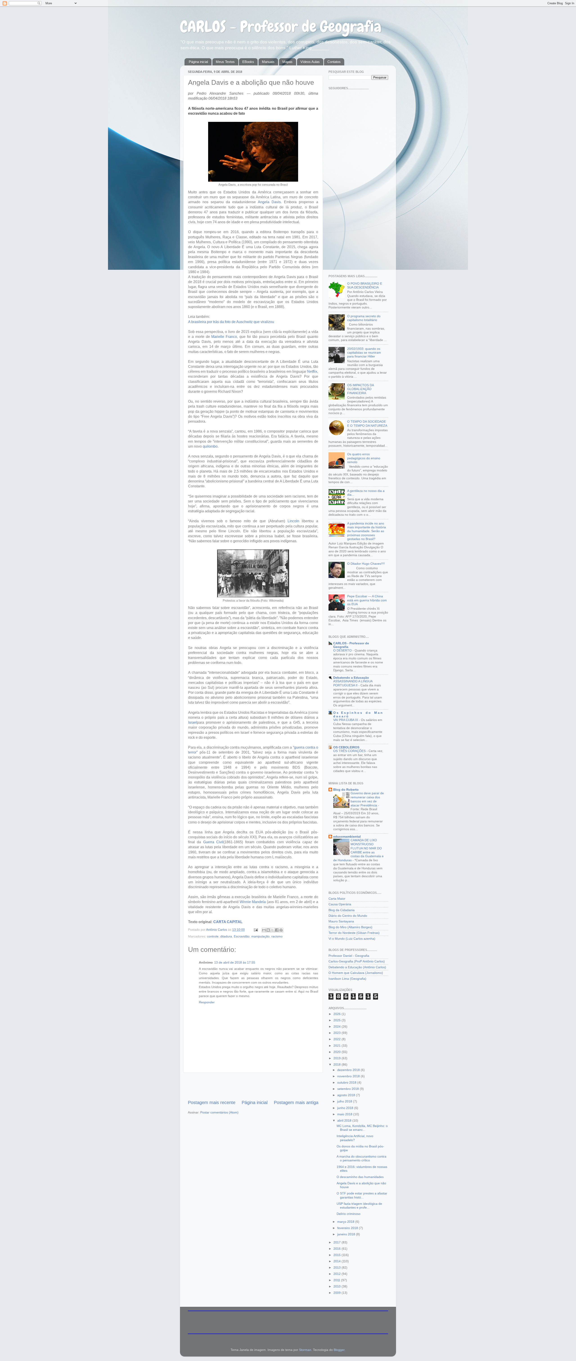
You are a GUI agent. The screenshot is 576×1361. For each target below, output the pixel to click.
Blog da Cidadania (341, 910)
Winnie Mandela (253, 902)
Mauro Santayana (341, 921)
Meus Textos (225, 62)
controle (212, 936)
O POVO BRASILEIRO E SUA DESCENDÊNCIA (364, 285)
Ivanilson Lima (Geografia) (347, 978)
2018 (337, 1064)
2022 (337, 1039)
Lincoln (293, 521)
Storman (305, 1350)
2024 (337, 1026)
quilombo (210, 446)
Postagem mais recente (211, 1102)
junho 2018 (345, 1108)
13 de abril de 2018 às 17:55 (234, 962)
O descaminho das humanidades (360, 1177)
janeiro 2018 (346, 1234)
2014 (337, 1261)
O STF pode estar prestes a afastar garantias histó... (362, 1195)
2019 (337, 1058)
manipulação (260, 936)
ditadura (226, 936)
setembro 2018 (348, 1089)
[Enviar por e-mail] (264, 930)
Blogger (339, 1350)
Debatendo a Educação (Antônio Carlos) (357, 967)
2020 (337, 1052)
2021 (337, 1045)
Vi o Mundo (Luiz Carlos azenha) (351, 938)
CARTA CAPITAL (228, 922)
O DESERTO (343, 650)
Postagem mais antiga (296, 1102)
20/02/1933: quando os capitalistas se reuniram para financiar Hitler (364, 352)
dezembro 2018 (349, 1070)
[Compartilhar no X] (272, 930)
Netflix (312, 371)
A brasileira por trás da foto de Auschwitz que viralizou (231, 322)
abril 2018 (344, 1120)
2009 (337, 1292)
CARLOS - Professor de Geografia (280, 26)
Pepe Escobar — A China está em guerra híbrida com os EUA (367, 600)
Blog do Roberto (346, 789)
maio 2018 (345, 1114)
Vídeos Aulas (310, 62)
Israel (192, 722)
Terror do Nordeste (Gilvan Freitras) (354, 933)
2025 (337, 1020)
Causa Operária (339, 904)
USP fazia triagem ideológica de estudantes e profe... (359, 1205)
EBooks (248, 62)
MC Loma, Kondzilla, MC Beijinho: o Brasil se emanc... (362, 1127)
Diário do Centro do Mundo (347, 915)
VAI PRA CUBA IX (346, 720)
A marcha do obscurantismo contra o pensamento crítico (361, 1158)
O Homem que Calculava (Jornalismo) (355, 973)
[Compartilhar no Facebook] (276, 930)
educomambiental (347, 836)
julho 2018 (345, 1101)
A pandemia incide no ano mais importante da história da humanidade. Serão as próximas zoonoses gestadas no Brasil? (366, 531)
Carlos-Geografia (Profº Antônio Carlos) (356, 961)
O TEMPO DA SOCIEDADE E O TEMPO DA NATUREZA (367, 423)
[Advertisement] (253, 1086)
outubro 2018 (347, 1082)
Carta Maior (336, 898)
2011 (337, 1280)
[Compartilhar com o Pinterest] (281, 930)
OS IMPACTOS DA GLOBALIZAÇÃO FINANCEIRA (360, 389)
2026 (337, 1014)
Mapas (287, 62)
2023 (337, 1033)
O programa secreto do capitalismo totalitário (363, 318)
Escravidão (242, 936)
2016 (337, 1248)
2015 (337, 1255)
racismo (277, 936)
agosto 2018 (346, 1095)
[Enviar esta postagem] (255, 929)
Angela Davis (269, 202)
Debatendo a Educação (351, 677)
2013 (337, 1267)
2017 (337, 1242)
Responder (207, 1002)
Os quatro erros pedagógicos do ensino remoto (363, 458)
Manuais (268, 62)
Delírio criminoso (348, 1214)
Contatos (334, 62)
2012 (337, 1274)
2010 (337, 1286)
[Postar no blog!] (268, 930)
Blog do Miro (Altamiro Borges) (350, 927)
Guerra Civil (213, 842)
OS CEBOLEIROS (346, 747)
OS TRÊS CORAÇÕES (350, 751)
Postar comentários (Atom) (219, 1112)
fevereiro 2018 (348, 1228)
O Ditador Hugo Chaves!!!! (366, 563)
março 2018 (346, 1221)
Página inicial (198, 62)
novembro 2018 (349, 1076)
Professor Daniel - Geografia (348, 955)
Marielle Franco (224, 337)
